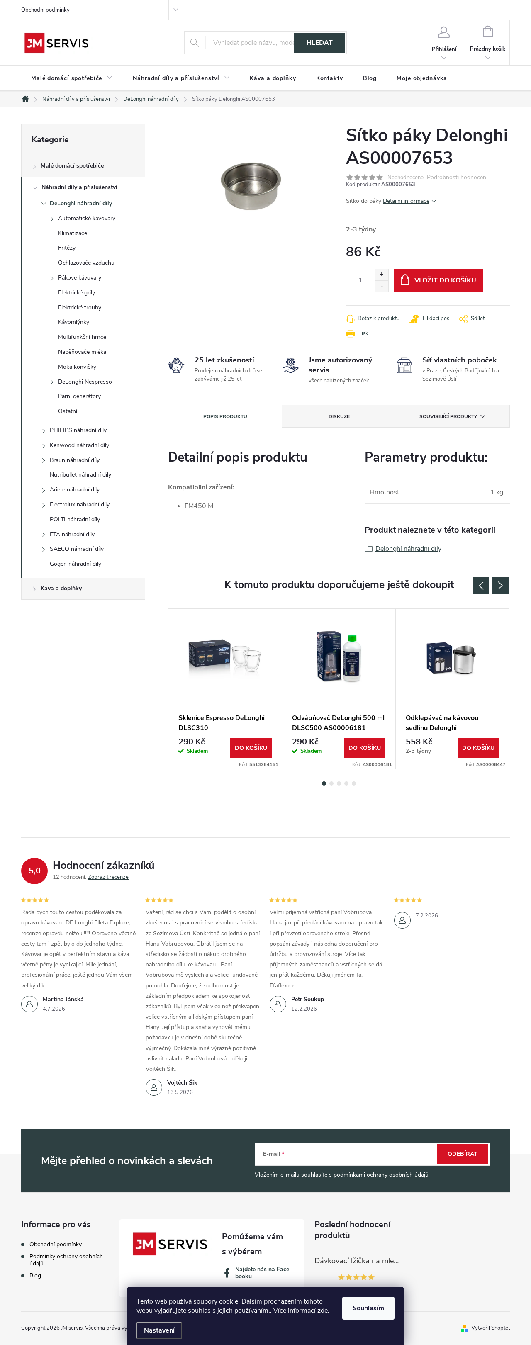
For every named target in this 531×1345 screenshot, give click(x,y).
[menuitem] (72, 78)
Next (500, 585)
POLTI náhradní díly (75, 519)
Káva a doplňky (61, 588)
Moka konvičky (77, 367)
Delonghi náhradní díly (408, 548)
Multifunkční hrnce (82, 337)
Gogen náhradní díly (75, 564)
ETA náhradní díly (72, 534)
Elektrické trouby (79, 307)
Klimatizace (72, 233)
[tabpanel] (225, 689)
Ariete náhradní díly (75, 490)
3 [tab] (339, 783)
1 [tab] (324, 783)
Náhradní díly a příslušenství (79, 187)
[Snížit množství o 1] (381, 286)
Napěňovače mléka (82, 352)
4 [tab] (346, 783)
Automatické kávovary (86, 218)
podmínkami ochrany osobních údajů (381, 1175)
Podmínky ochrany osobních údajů (66, 1260)
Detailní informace (406, 201)
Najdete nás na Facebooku (262, 1272)
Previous (481, 585)
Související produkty (448, 416)
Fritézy (67, 248)
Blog (35, 1275)
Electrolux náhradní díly (80, 504)
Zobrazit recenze (108, 877)
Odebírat (462, 1154)
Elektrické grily (76, 293)
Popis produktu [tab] (225, 416)
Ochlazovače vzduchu (86, 263)
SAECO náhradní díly (77, 549)
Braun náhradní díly (75, 460)
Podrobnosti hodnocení (457, 177)
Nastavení (159, 1330)
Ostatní (67, 411)
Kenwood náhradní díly (79, 445)
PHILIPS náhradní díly (78, 430)
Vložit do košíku (445, 280)
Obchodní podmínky (45, 10)
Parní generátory (79, 396)
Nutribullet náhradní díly (80, 475)
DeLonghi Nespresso (85, 382)
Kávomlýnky (73, 322)
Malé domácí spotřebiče (72, 166)
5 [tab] (354, 783)
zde (322, 1310)
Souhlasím (368, 1308)
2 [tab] (331, 783)
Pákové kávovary (79, 278)
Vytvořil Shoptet (490, 1328)
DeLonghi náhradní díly (81, 203)
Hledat (320, 42)
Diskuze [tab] (339, 416)
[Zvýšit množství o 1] (381, 274)
